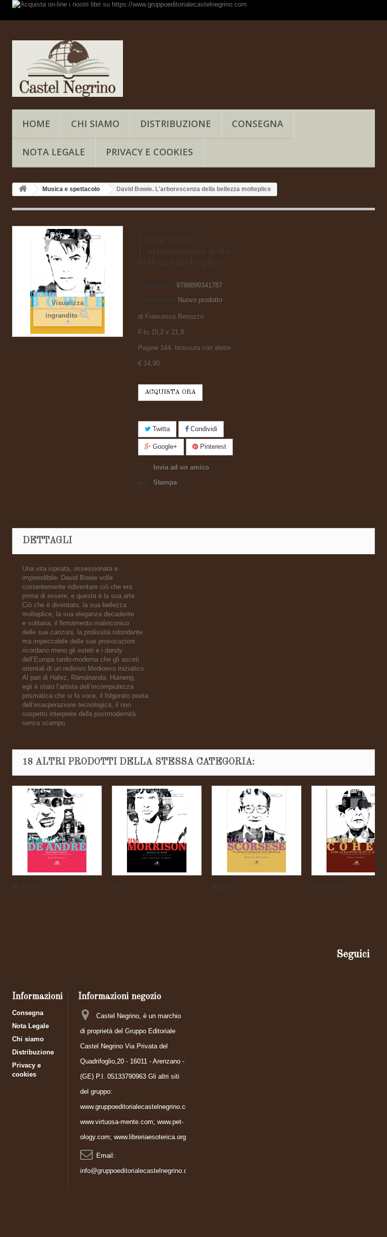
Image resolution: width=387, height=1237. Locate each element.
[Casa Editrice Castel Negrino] (67, 68)
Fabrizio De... (34, 887)
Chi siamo (95, 123)
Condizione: (157, 300)
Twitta (160, 429)
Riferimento (156, 285)
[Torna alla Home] (22, 189)
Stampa (165, 482)
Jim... (120, 887)
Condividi (202, 429)
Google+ (164, 446)
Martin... (226, 887)
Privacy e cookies (149, 152)
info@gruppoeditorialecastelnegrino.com (138, 1170)
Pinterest (212, 446)
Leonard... (328, 887)
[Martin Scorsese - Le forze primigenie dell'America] (256, 830)
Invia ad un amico (181, 467)
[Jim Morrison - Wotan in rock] (157, 830)
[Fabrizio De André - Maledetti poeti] (57, 830)
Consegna (257, 123)
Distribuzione (175, 123)
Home (36, 123)
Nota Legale (53, 152)
